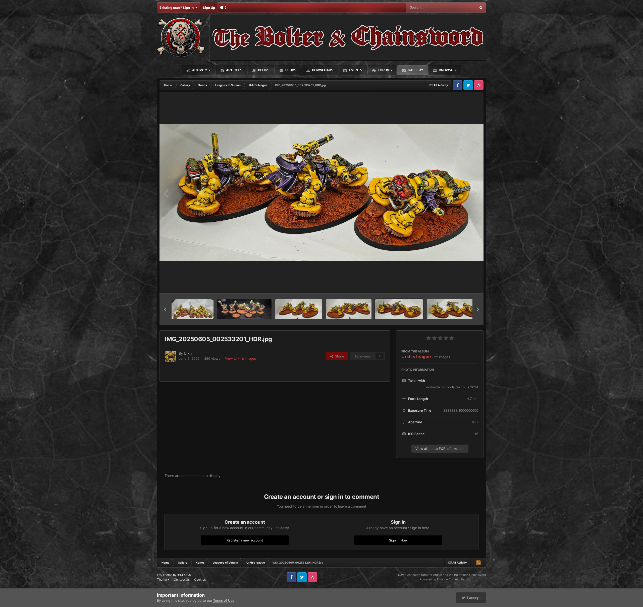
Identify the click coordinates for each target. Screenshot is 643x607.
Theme (162, 579)
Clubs (290, 70)
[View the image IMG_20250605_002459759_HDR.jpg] (453, 309)
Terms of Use (223, 600)
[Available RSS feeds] (478, 562)
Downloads (322, 70)
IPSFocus (184, 575)
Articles (233, 70)
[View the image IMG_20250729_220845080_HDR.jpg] (192, 309)
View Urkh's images (240, 358)
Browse (445, 70)
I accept (473, 597)
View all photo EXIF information (439, 449)
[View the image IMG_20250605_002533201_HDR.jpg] (399, 309)
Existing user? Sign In (177, 8)
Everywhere (460, 7)
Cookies (200, 579)
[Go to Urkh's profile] (170, 356)
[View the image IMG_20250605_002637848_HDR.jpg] (348, 309)
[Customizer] (223, 8)
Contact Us (182, 579)
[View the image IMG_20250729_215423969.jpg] (244, 309)
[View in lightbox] (321, 192)
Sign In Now (398, 540)
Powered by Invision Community (442, 579)
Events (355, 70)
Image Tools (463, 284)
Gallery (415, 70)
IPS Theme (164, 575)
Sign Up (209, 8)
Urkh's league (416, 356)
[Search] (481, 8)
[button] (165, 309)
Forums (384, 70)
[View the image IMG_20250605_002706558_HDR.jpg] (298, 309)
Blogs (263, 70)
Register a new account (245, 540)
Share (338, 356)
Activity (199, 70)
